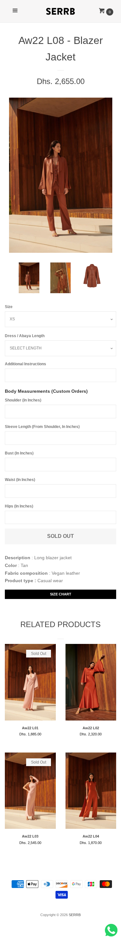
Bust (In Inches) (19, 453)
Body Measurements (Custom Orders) (46, 391)
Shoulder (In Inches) (23, 400)
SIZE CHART (60, 594)
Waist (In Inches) (20, 479)
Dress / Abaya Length (25, 336)
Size (9, 307)
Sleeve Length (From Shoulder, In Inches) (42, 426)
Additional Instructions (25, 364)
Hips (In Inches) (19, 506)
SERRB (75, 915)
